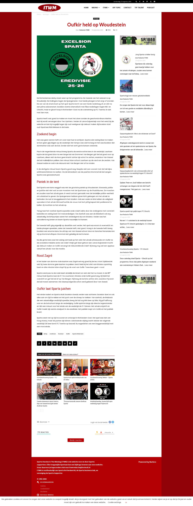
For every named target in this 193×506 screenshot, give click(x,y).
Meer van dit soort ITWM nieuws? (49, 354)
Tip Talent (139, 7)
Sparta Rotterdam (77, 334)
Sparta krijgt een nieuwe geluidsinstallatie (135, 96)
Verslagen (46, 14)
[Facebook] (139, 1)
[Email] (59, 343)
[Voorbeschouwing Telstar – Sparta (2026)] (102, 367)
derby (45, 334)
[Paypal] (147, 1)
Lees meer (144, 74)
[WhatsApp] (39, 343)
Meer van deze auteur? (70, 354)
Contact (127, 7)
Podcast (151, 7)
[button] (136, 1)
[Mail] (143, 1)
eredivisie (53, 334)
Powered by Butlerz (147, 462)
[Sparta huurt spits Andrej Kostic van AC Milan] (76, 367)
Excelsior (61, 334)
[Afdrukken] (65, 343)
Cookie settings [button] (114, 502)
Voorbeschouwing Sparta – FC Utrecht (134, 249)
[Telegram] (70, 343)
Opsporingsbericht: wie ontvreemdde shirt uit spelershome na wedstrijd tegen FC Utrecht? (136, 172)
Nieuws (95, 7)
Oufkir (68, 334)
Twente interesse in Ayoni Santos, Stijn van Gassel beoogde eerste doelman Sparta (48, 404)
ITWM (105, 7)
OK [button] (126, 502)
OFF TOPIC (116, 7)
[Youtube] (154, 1)
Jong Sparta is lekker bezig (145, 55)
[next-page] (41, 410)
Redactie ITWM (84, 30)
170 (116, 30)
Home (86, 7)
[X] (150, 1)
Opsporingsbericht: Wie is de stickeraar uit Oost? (138, 134)
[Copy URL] (75, 343)
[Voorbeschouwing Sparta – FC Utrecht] (49, 367)
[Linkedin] (54, 343)
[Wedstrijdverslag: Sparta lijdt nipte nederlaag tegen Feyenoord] (102, 391)
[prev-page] (38, 410)
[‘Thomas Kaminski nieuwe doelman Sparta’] (76, 391)
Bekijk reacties (76, 440)
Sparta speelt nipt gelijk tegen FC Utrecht (135, 211)
